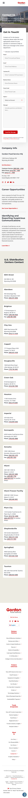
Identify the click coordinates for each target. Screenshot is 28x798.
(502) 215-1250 (13, 537)
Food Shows (13, 717)
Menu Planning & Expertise (13, 696)
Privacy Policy (6, 138)
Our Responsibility (13, 742)
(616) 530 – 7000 (15, 170)
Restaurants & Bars (13, 641)
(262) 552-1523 (11, 457)
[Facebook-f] (12, 621)
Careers (13, 751)
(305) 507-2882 (13, 474)
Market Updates (13, 715)
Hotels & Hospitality (13, 650)
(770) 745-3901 (13, 369)
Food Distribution (13, 681)
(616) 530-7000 (13, 386)
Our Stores (13, 745)
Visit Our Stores (14, 617)
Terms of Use (18, 783)
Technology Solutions (13, 693)
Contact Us (13, 753)
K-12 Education (13, 656)
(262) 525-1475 (13, 455)
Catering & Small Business (13, 653)
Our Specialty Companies (13, 687)
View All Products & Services (13, 672)
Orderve (13, 690)
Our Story (13, 739)
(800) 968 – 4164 (18, 168)
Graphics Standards (13, 756)
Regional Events (13, 720)
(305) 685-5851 (13, 499)
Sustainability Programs (13, 699)
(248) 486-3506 (11, 317)
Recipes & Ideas (13, 726)
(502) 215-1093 (11, 539)
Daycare (13, 647)
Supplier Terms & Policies (16, 781)
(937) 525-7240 (13, 556)
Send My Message (10, 132)
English (13, 625)
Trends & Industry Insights (13, 723)
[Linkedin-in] (18, 621)
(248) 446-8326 (13, 315)
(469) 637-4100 (13, 352)
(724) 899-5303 (13, 422)
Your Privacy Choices (15, 788)
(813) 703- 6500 (13, 516)
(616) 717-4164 (13, 333)
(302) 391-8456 (13, 298)
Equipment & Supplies (13, 678)
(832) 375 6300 (13, 403)
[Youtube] (15, 621)
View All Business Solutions (13, 638)
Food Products (13, 675)
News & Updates (13, 748)
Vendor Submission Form (16, 777)
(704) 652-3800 (13, 438)
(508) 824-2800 (13, 575)
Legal (6, 781)
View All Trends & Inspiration (13, 712)
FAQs (13, 759)
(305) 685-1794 (11, 476)
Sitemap (14, 784)
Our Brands (13, 684)
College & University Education (13, 659)
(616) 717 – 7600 (10, 172)
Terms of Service (14, 138)
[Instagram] (10, 621)
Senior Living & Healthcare (13, 644)
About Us (8, 776)
